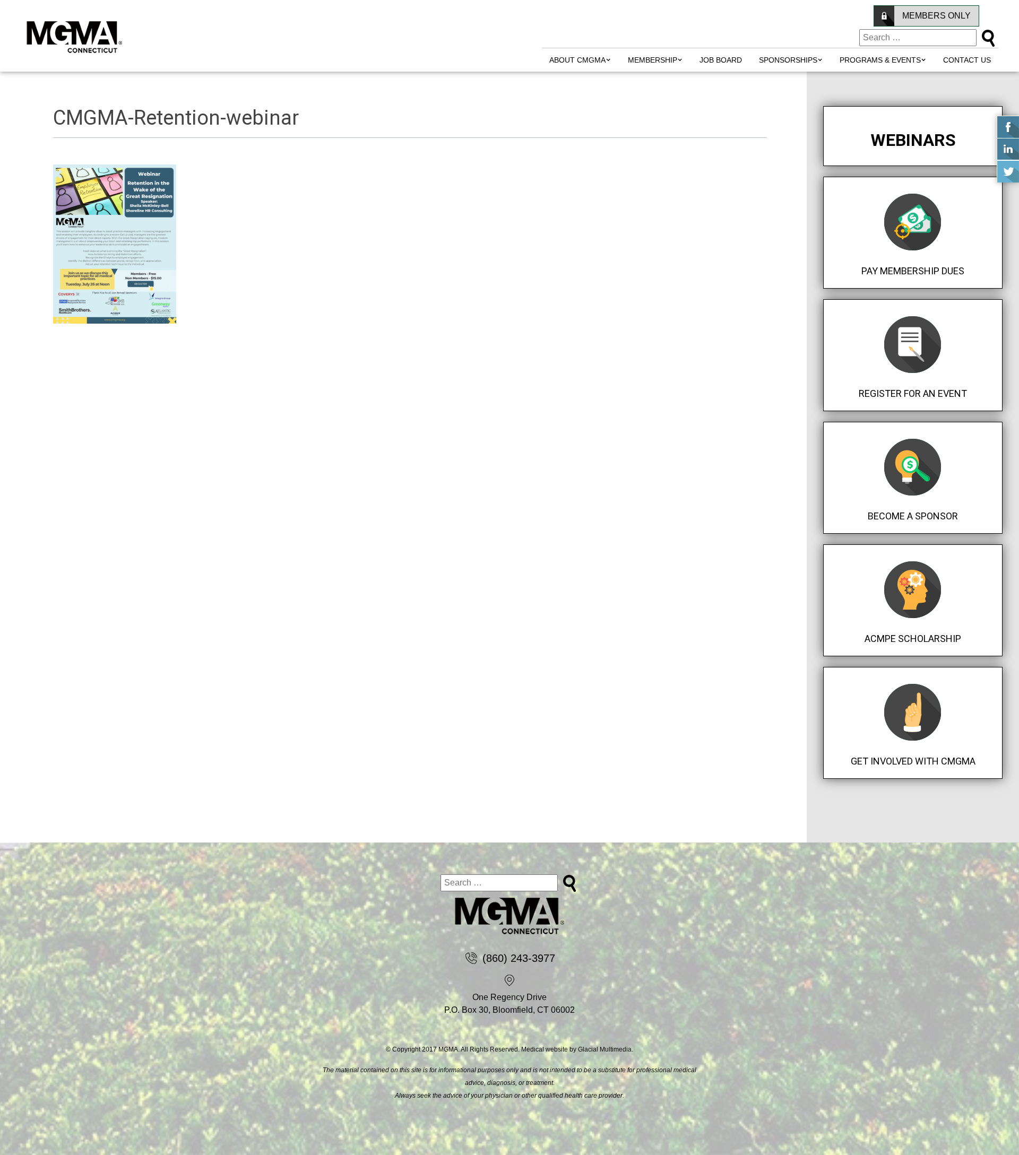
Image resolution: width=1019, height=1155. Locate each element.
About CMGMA (577, 60)
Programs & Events (880, 60)
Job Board (721, 60)
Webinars (913, 140)
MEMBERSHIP (652, 60)
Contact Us (967, 60)
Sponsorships (788, 60)
